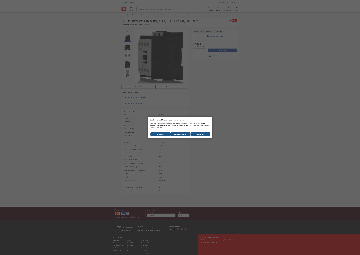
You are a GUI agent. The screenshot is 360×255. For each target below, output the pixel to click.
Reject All (200, 134)
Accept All (160, 134)
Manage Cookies (180, 134)
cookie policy (206, 125)
